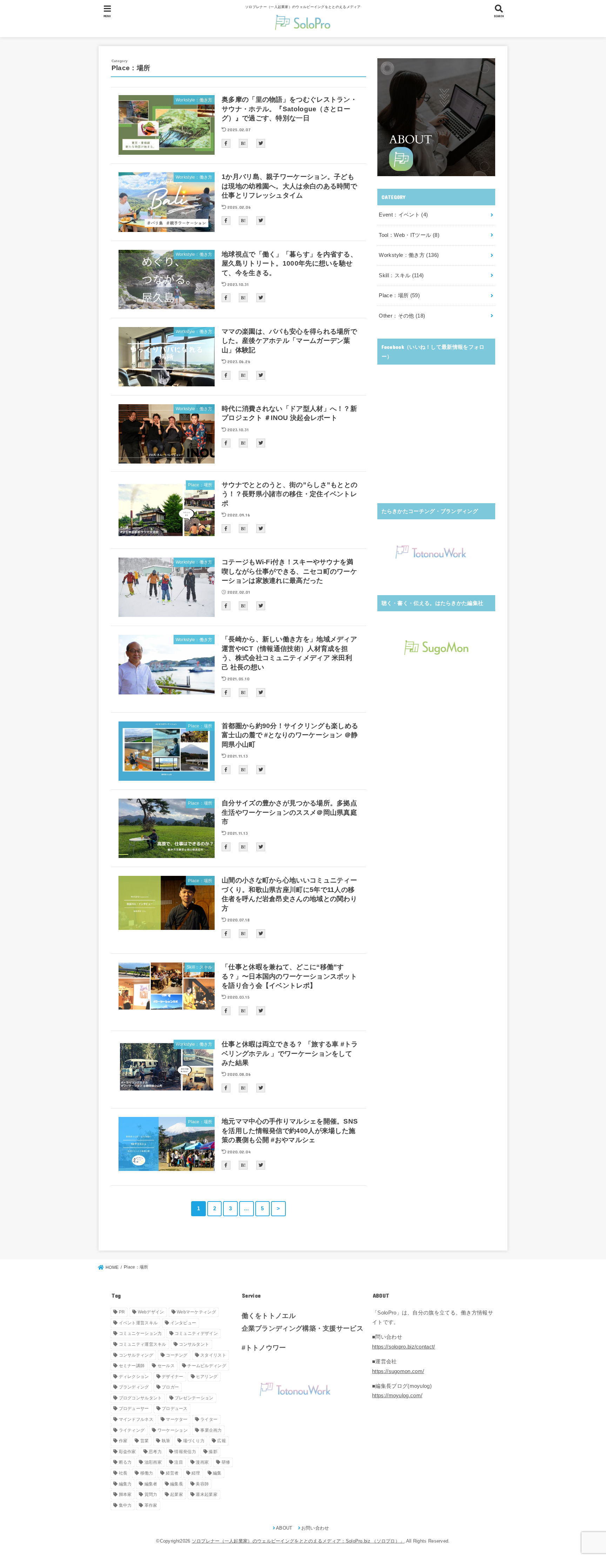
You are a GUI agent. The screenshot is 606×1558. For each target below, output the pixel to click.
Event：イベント (403, 215)
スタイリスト (213, 1355)
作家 (123, 1440)
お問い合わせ (315, 1528)
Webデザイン (151, 1312)
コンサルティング (136, 1355)
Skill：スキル (401, 275)
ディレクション (134, 1376)
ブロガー (170, 1387)
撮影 (213, 1451)
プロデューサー (134, 1408)
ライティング (132, 1430)
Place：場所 (399, 295)
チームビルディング (206, 1365)
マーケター (177, 1419)
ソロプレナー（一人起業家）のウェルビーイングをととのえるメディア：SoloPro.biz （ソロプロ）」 (298, 1541)
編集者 (150, 1484)
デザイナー (172, 1376)
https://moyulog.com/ (397, 1395)
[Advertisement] (436, 441)
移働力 (146, 1473)
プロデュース (175, 1408)
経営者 (172, 1473)
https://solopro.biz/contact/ (403, 1347)
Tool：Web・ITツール (409, 235)
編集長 (176, 1484)
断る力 (125, 1462)
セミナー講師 (132, 1365)
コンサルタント (194, 1344)
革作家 (150, 1505)
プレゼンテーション (194, 1398)
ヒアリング (207, 1376)
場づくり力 (194, 1440)
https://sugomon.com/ (398, 1371)
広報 (221, 1440)
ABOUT (284, 1528)
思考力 (155, 1451)
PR (122, 1312)
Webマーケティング (196, 1312)
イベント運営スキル (138, 1322)
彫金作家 (127, 1451)
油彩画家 (153, 1462)
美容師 (202, 1484)
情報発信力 (185, 1451)
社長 (123, 1473)
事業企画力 (211, 1430)
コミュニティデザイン (196, 1333)
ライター (208, 1419)
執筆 (166, 1440)
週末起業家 (206, 1494)
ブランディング (134, 1387)
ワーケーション (172, 1430)
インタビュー (183, 1322)
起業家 (176, 1494)
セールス (166, 1365)
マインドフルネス (136, 1419)
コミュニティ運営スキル (142, 1344)
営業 (144, 1440)
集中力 (125, 1505)
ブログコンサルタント (140, 1398)
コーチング (177, 1355)
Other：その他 (402, 316)
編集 (217, 1473)
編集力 (125, 1484)
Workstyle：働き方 (409, 255)
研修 (226, 1462)
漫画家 (202, 1462)
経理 (195, 1473)
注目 (178, 1462)
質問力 (150, 1494)
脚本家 (125, 1494)
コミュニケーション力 (140, 1333)
